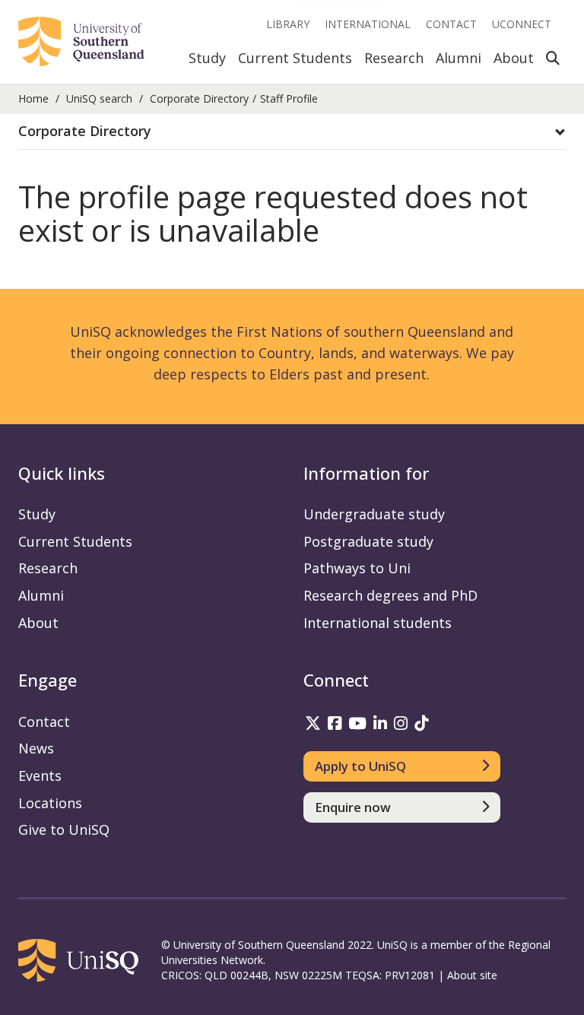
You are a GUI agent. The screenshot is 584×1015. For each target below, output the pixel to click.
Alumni (458, 58)
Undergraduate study (374, 514)
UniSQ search (99, 98)
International (368, 24)
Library (287, 24)
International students (377, 623)
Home (33, 98)
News (36, 748)
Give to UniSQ (64, 829)
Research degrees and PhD (390, 595)
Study (207, 58)
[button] (292, 131)
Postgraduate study (368, 541)
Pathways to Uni (357, 568)
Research (394, 58)
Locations (50, 803)
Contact (451, 24)
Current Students (295, 58)
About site (472, 975)
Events (40, 775)
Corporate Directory (199, 98)
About (514, 58)
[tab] (292, 132)
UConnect (521, 24)
